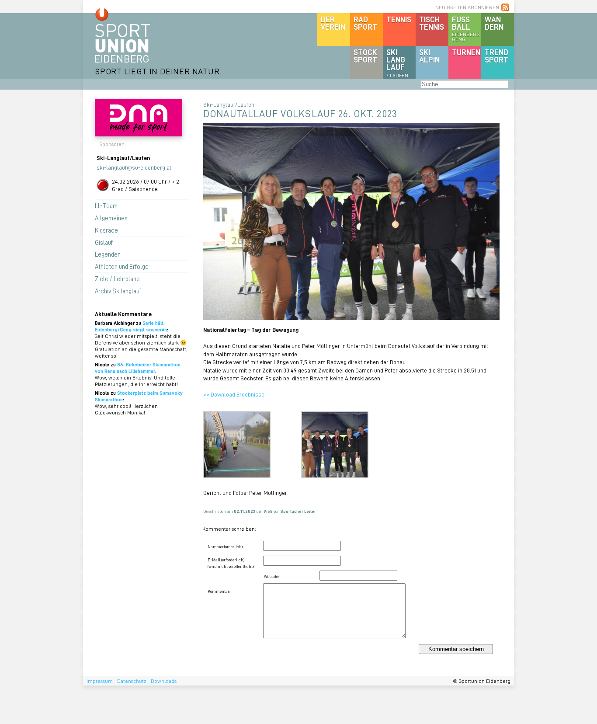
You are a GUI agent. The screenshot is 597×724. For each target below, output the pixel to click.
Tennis (398, 19)
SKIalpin (429, 55)
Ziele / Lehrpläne (117, 278)
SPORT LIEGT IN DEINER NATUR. (158, 71)
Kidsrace (106, 230)
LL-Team (106, 205)
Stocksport (365, 55)
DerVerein (333, 22)
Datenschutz (131, 681)
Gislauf (104, 242)
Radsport (365, 22)
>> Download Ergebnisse (233, 394)
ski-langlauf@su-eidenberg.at (134, 167)
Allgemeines (111, 218)
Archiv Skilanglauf (118, 291)
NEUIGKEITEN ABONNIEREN (467, 7)
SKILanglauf (397, 63)
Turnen (466, 52)
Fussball (466, 28)
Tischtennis (431, 22)
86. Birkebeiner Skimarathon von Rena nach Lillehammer (137, 367)
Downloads (164, 681)
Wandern (494, 22)
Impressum (100, 681)
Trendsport (496, 55)
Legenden (108, 254)
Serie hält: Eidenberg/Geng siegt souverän (131, 326)
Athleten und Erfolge (122, 266)
